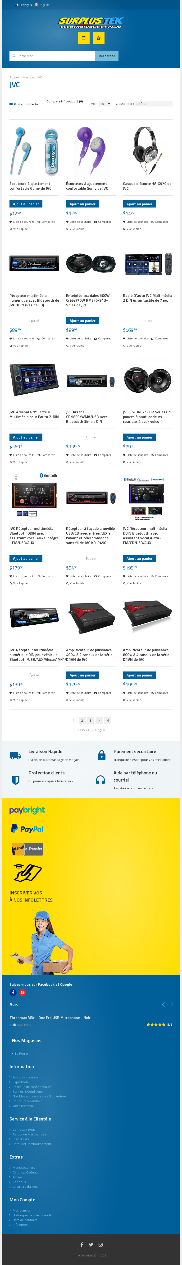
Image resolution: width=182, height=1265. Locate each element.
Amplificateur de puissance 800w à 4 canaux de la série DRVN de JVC (146, 654)
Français (26, 5)
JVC (39, 77)
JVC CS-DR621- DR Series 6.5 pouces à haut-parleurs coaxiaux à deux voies (147, 417)
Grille (18, 104)
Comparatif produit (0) (64, 101)
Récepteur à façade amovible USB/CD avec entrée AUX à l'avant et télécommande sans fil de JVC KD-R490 (90, 535)
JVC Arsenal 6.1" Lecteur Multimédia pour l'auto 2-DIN (34, 414)
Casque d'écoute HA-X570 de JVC (147, 186)
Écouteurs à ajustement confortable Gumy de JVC (30, 186)
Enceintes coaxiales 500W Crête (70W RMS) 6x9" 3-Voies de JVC (88, 300)
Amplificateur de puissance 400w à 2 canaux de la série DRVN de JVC (89, 654)
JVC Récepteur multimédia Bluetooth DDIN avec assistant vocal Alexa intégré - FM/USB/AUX (34, 535)
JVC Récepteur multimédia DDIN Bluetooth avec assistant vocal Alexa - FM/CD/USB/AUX (145, 535)
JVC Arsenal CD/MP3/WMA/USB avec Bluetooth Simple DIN (86, 417)
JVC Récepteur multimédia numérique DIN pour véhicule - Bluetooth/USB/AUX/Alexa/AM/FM (38, 654)
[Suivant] (171, 1004)
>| (107, 720)
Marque (28, 77)
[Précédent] (163, 1004)
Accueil (14, 77)
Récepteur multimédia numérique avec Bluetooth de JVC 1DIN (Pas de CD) (34, 300)
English (44, 5)
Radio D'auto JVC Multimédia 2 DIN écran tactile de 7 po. (147, 298)
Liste (34, 104)
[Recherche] (106, 56)
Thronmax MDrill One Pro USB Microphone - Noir (50, 1017)
